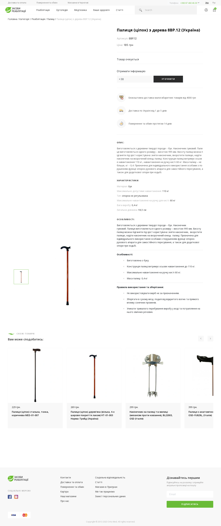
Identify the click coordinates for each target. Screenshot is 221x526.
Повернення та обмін (47, 2)
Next (215, 388)
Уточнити (168, 79)
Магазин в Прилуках (106, 486)
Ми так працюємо (105, 491)
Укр (207, 2)
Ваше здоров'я (101, 10)
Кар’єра (64, 491)
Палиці (50, 19)
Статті (119, 10)
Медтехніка (80, 10)
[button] (184, 2)
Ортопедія (62, 10)
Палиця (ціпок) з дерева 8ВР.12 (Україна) (78, 19)
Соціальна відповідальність (110, 477)
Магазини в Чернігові (78, 2)
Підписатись (189, 504)
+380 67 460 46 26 (188, 3)
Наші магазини (68, 496)
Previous (5, 388)
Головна (12, 19)
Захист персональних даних (110, 496)
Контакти (65, 477)
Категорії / (25, 19)
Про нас (64, 500)
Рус (214, 2)
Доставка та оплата (17, 2)
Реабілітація (43, 10)
